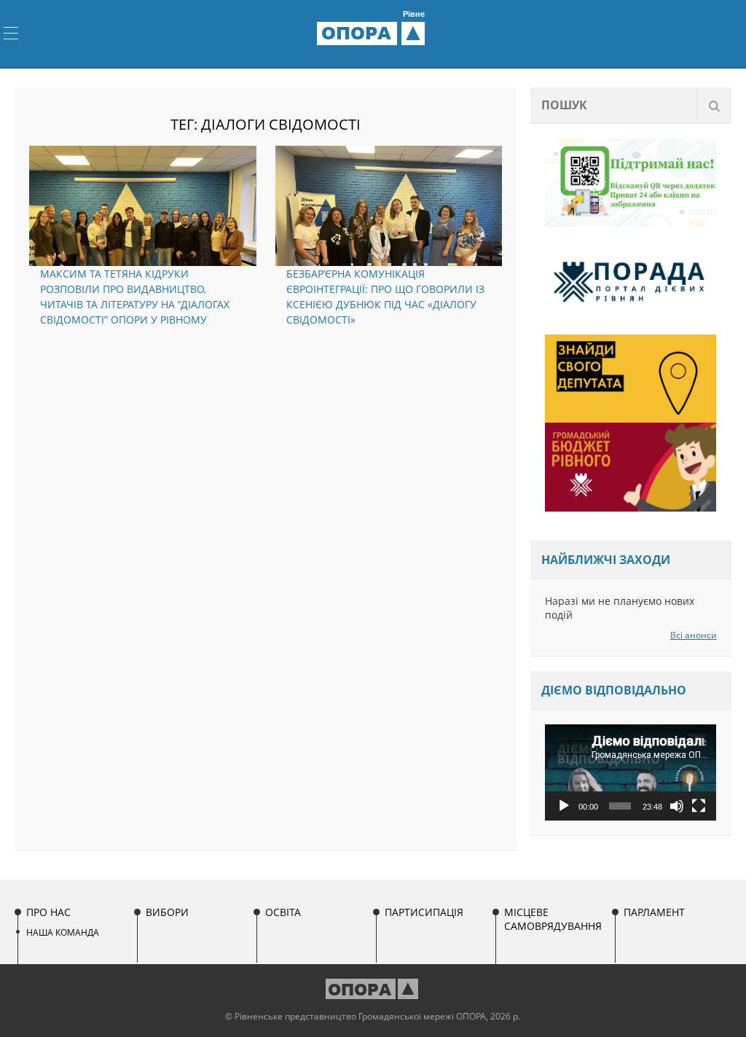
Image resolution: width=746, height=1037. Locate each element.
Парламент (654, 912)
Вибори (167, 912)
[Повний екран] (698, 806)
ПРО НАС (48, 912)
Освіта (283, 912)
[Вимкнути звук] (677, 806)
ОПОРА (373, 33)
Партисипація (424, 912)
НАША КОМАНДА (62, 932)
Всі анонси (693, 635)
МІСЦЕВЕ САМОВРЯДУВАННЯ (553, 919)
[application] (630, 772)
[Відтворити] (564, 806)
